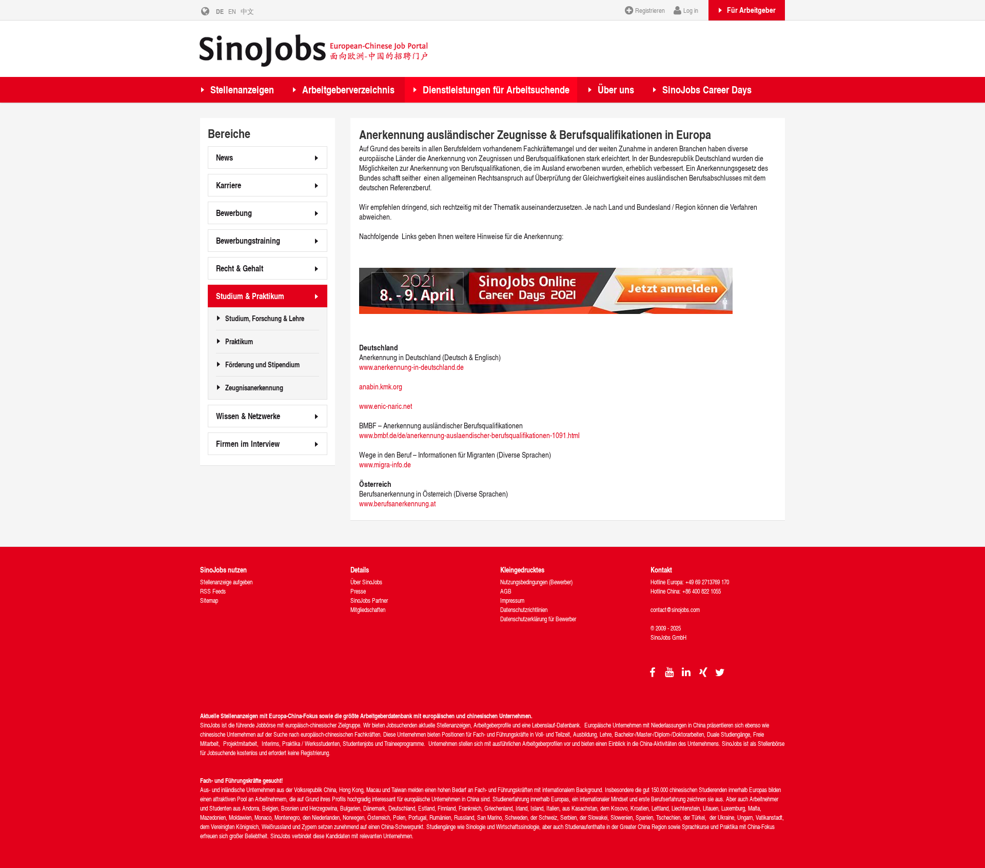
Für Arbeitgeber (751, 9)
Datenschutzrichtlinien (523, 609)
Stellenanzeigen (242, 89)
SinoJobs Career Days (707, 89)
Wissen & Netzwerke (248, 416)
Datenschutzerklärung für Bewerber (538, 619)
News (224, 157)
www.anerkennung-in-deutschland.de (411, 367)
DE (220, 11)
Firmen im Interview (248, 443)
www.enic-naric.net (385, 406)
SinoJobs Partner (369, 600)
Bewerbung (234, 213)
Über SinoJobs (366, 582)
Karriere (228, 185)
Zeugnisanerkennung (254, 388)
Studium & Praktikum (250, 296)
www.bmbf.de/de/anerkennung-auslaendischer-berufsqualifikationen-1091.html (469, 435)
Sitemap (209, 600)
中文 (247, 11)
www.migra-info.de (385, 464)
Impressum (512, 600)
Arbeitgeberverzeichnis (348, 89)
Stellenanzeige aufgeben (226, 582)
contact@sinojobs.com (675, 609)
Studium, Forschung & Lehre (264, 318)
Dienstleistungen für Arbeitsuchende (496, 89)
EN (232, 11)
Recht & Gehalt (239, 268)
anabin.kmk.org (380, 386)
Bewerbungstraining (248, 240)
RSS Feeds (213, 591)
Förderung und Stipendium (262, 365)
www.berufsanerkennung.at (397, 503)
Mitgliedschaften (367, 609)
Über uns (616, 89)
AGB (505, 591)
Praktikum (239, 342)
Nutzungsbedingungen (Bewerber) (536, 582)
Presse (358, 591)
